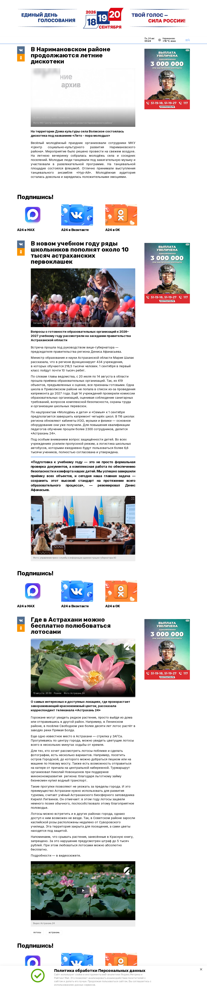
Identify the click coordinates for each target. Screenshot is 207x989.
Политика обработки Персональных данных (99, 970)
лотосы (37, 932)
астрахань (54, 932)
